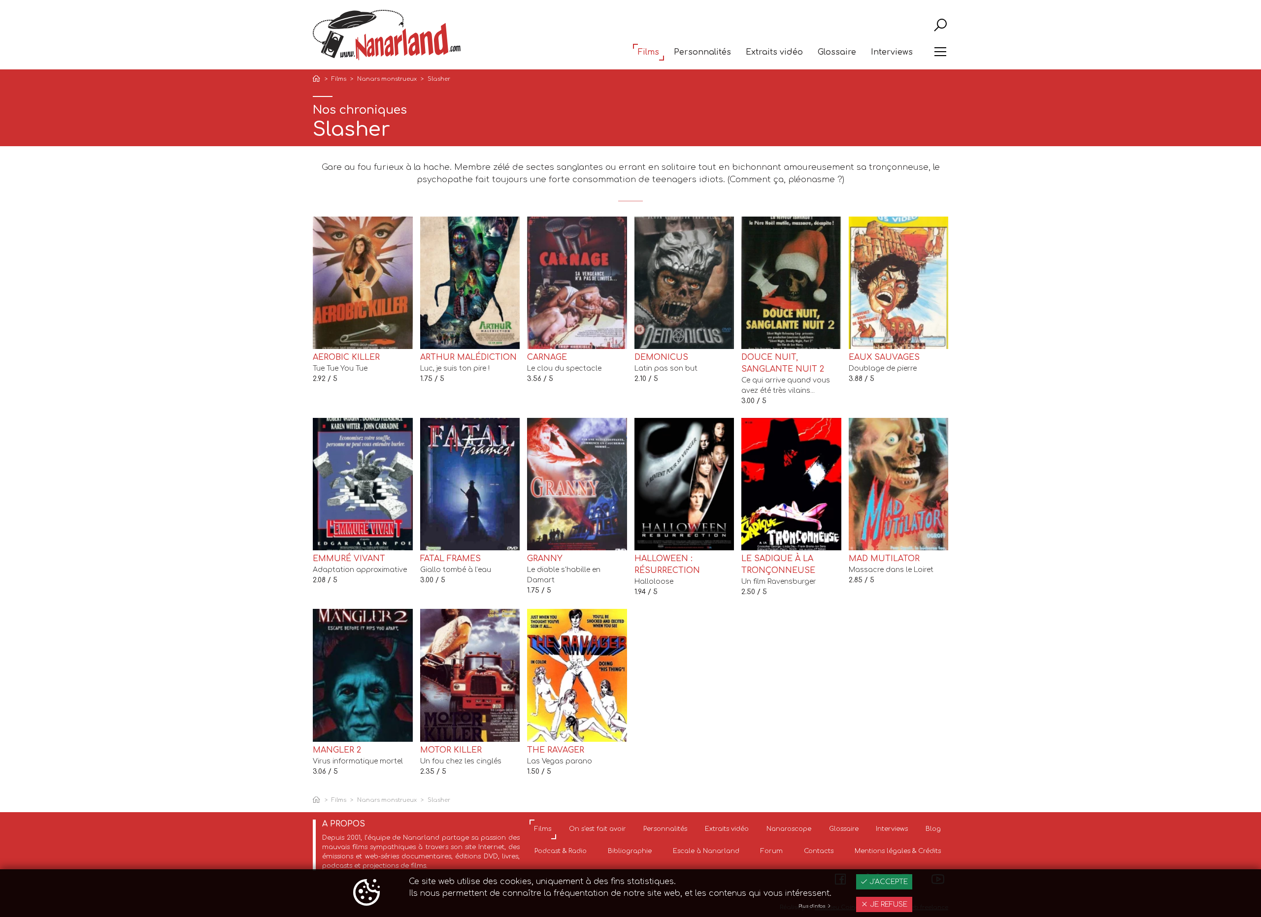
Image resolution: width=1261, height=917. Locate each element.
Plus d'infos (812, 906)
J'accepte (887, 881)
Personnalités (702, 52)
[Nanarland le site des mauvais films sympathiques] (387, 35)
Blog (933, 828)
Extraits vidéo (774, 52)
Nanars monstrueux (387, 79)
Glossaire (837, 52)
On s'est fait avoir (597, 828)
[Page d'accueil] (318, 79)
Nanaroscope (788, 828)
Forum (772, 851)
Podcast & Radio (560, 851)
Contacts (818, 851)
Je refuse (887, 904)
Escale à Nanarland (706, 851)
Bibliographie (630, 851)
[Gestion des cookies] (366, 893)
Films (648, 52)
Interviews (892, 52)
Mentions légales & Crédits (898, 851)
